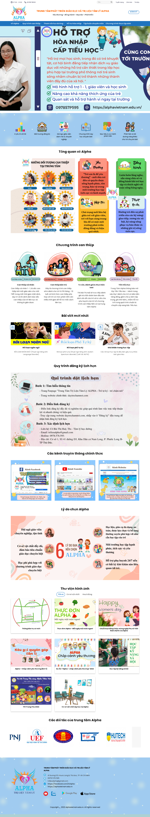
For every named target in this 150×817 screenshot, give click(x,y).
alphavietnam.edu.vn (75, 807)
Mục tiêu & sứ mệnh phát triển (108, 135)
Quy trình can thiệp (31, 23)
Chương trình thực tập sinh (118, 23)
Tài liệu (137, 2)
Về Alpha (15, 23)
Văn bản (129, 2)
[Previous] (6, 68)
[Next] (144, 68)
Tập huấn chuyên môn (93, 23)
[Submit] (111, 2)
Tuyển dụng (120, 2)
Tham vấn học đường (53, 23)
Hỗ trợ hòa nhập (74, 23)
